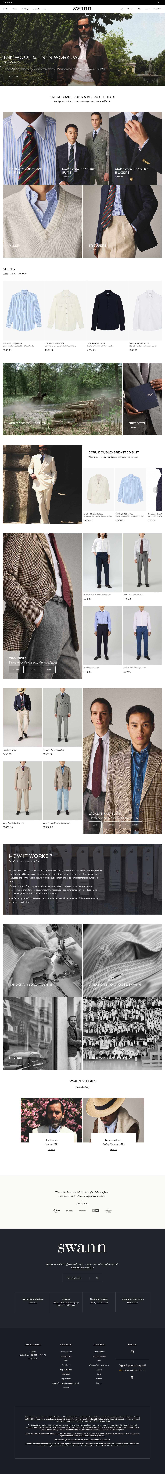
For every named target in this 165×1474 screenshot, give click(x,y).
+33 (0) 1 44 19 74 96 (99, 1303)
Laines (32, 669)
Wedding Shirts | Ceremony (99, 1365)
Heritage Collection (99, 1356)
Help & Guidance (66, 1369)
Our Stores (7, 2)
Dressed (13, 274)
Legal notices (66, 1379)
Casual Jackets (131, 825)
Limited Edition (99, 1351)
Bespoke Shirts (101, 97)
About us (130, 9)
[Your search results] (122, 9)
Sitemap (66, 1387)
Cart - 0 (156, 9)
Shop (5, 9)
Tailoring (14, 9)
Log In (147, 9)
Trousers (99, 1379)
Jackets (111, 825)
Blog (44, 9)
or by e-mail (33, 1358)
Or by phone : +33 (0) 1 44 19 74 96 (33, 1355)
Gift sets (99, 1383)
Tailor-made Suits (66, 97)
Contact (33, 1351)
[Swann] (82, 8)
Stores (66, 1361)
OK (97, 1278)
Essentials (22, 274)
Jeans (48, 669)
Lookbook (36, 9)
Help (139, 9)
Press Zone (66, 1365)
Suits (95, 825)
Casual (5, 274)
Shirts (99, 1361)
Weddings (25, 9)
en (158, 2)
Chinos (16, 669)
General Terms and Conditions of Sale (65, 1383)
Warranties (66, 1374)
